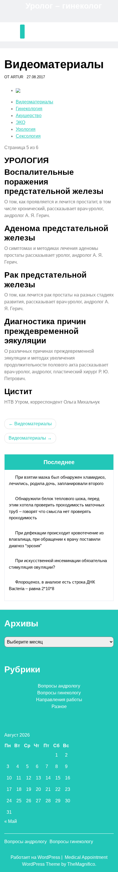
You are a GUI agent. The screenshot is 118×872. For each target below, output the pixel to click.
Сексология (28, 136)
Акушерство (29, 115)
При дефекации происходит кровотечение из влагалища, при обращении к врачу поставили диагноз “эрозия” (56, 539)
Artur (17, 77)
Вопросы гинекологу (59, 692)
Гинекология (29, 108)
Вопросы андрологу (59, 685)
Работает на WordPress (36, 857)
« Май (10, 821)
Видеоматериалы (34, 101)
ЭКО (20, 122)
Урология (26, 129)
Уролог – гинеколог (63, 5)
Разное (59, 706)
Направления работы (59, 699)
